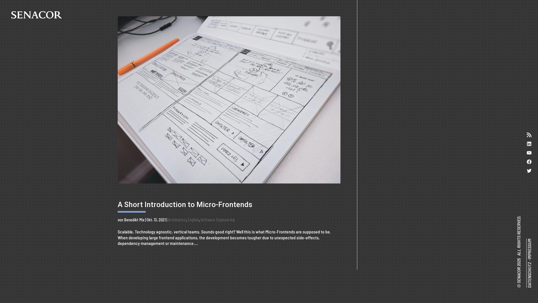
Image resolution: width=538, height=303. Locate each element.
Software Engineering (218, 219)
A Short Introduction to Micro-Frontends (185, 204)
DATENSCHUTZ (529, 275)
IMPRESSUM (529, 249)
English (193, 219)
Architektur (177, 219)
